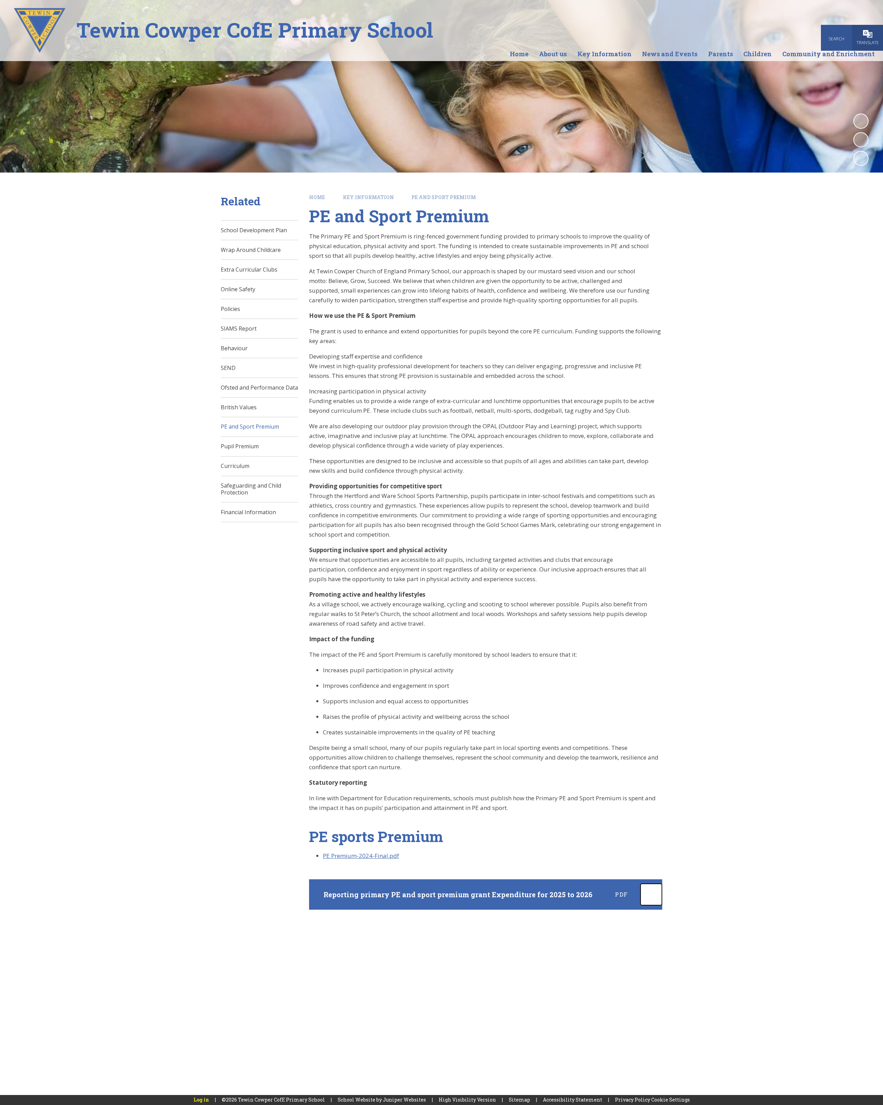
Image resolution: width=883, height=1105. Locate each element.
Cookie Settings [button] (670, 1099)
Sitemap (519, 1099)
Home (317, 197)
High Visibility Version (467, 1099)
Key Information (368, 197)
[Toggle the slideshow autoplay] (861, 121)
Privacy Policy (632, 1099)
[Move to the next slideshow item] (861, 158)
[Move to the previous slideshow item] (861, 139)
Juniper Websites (404, 1099)
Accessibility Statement (572, 1099)
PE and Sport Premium (443, 197)
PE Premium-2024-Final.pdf (361, 856)
